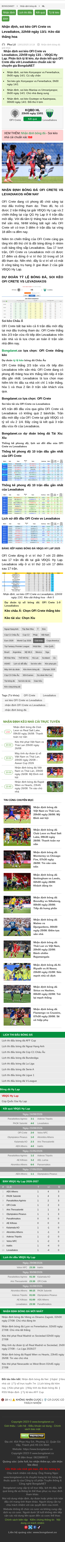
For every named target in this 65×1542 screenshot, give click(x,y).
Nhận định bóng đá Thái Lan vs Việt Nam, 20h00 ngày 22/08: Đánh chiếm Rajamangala (46, 949)
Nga (47, 652)
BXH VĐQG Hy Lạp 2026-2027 (21, 1181)
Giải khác (39, 640)
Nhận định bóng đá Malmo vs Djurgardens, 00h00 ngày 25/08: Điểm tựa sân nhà (46, 926)
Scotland (46, 658)
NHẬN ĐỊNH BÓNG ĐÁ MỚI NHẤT (23, 1311)
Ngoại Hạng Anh (11, 629)
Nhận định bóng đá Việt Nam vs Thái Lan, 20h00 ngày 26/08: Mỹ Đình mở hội (29, 772)
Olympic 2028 (49, 669)
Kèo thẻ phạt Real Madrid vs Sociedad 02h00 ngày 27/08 (31, 1337)
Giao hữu (38, 681)
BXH (5, 18)
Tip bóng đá (9, 681)
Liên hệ (22, 1425)
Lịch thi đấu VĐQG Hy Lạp (19, 1257)
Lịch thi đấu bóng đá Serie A (18, 1069)
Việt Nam (45, 635)
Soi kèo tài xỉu (24, 681)
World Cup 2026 (24, 640)
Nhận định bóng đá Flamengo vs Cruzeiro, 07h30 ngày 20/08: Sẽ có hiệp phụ (47, 1014)
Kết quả (40, 12)
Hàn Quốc (49, 646)
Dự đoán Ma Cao (44, 675)
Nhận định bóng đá (33, 133)
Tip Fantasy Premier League (16, 646)
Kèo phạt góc (51, 664)
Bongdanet (9, 350)
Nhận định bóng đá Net (35, 1379)
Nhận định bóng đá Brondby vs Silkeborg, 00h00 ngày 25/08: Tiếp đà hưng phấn (47, 903)
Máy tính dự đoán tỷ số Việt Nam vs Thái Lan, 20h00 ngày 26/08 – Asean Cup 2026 (28, 758)
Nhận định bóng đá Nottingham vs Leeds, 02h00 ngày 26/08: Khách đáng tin (46, 880)
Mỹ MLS (28, 652)
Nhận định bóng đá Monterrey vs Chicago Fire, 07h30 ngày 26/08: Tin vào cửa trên (46, 859)
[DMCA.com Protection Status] (32, 1437)
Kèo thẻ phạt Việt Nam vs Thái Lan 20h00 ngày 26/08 (29, 745)
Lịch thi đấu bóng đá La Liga (18, 1063)
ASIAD (7, 664)
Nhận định (9, 12)
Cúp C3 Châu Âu (11, 675)
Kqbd (54, 1379)
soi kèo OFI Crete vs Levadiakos (23, 700)
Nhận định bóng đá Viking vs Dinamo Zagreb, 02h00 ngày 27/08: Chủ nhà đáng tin (32, 1319)
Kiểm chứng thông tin (42, 1519)
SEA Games (28, 675)
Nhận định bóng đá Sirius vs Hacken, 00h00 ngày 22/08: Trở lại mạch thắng (47, 992)
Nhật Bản (37, 646)
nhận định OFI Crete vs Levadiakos (25, 705)
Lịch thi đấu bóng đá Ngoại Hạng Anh (23, 1046)
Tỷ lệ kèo (54, 12)
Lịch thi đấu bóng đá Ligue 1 (18, 1075)
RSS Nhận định (10, 1392)
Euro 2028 (8, 640)
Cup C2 (26, 635)
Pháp (35, 635)
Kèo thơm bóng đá (31, 669)
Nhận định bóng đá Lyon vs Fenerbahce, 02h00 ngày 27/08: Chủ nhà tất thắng (32, 1328)
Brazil (6, 652)
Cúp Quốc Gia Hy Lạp (14, 1101)
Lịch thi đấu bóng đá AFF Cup (19, 1040)
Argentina (17, 652)
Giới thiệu (9, 1425)
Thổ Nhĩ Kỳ (24, 658)
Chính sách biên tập (16, 1519)
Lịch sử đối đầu (20, 664)
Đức (44, 629)
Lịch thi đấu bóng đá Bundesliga (20, 1057)
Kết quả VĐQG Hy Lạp (16, 1108)
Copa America (53, 640)
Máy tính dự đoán (12, 669)
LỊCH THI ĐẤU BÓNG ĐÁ (18, 1034)
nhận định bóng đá (15, 709)
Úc (54, 658)
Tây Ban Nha (28, 629)
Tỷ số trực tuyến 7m (24, 1383)
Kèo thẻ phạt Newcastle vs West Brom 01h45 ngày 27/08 (31, 1365)
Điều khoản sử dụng (40, 1425)
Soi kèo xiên (36, 664)
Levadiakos (49, 695)
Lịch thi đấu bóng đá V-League (19, 1080)
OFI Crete (29, 695)
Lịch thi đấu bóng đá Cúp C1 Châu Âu (23, 1052)
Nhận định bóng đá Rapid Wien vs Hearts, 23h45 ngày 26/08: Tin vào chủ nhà (29, 786)
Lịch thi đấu (25, 12)
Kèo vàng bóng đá (12, 687)
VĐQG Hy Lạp (10, 1095)
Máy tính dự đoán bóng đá (42, 1387)
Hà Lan (35, 658)
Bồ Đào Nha (9, 658)
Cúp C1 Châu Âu (11, 635)
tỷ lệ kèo (18, 360)
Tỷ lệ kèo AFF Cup (33, 1392)
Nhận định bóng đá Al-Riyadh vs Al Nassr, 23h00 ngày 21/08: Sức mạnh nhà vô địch (47, 970)
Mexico (39, 652)
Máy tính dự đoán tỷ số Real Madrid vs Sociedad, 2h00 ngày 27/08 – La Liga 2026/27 (33, 1347)
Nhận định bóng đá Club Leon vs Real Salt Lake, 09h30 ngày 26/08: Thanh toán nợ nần (28, 732)
